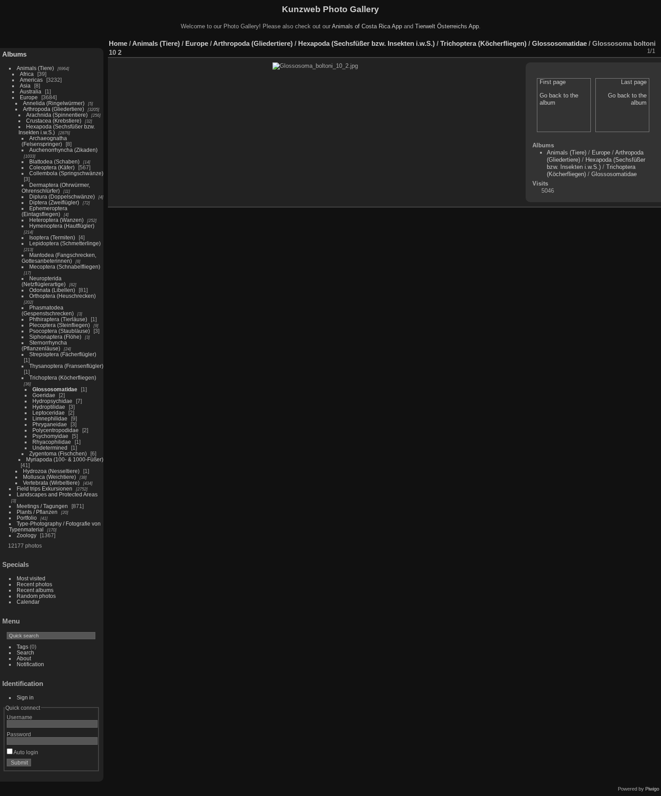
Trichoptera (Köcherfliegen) (62, 377)
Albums (14, 54)
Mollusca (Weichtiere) (49, 477)
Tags (22, 647)
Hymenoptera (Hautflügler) (61, 226)
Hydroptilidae (48, 407)
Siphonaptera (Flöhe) (55, 337)
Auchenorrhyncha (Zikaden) (63, 150)
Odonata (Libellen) (52, 290)
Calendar (28, 602)
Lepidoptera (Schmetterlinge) (65, 243)
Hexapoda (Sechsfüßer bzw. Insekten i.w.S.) (366, 43)
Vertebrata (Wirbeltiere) (51, 483)
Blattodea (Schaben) (54, 161)
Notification (30, 664)
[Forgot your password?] (89, 764)
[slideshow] (566, 51)
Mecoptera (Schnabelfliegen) (64, 267)
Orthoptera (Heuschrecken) (62, 296)
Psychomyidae (50, 436)
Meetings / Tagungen (42, 506)
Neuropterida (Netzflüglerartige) (44, 281)
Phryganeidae (49, 424)
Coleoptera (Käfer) (52, 167)
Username (19, 717)
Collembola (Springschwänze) (66, 173)
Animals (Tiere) (35, 68)
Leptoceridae (48, 413)
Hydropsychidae (52, 401)
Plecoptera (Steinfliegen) (59, 325)
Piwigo (652, 789)
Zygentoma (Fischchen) (58, 453)
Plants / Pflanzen (37, 512)
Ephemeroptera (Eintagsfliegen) (44, 211)
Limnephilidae (49, 418)
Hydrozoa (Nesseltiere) (51, 471)
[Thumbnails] (613, 51)
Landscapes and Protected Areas (57, 494)
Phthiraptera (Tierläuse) (58, 319)
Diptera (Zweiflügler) (54, 202)
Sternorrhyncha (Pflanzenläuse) (44, 345)
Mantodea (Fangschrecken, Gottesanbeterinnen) (59, 258)
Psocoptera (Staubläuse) (59, 331)
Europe (29, 97)
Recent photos (34, 584)
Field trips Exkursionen (44, 488)
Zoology (26, 535)
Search (25, 652)
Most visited (31, 578)
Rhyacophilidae (51, 442)
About (24, 658)
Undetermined (49, 448)
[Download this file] (589, 51)
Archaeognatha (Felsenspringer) (44, 141)
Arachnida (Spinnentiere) (57, 115)
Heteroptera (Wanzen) (56, 220)
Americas (31, 80)
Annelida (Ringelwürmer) (54, 103)
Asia (25, 85)
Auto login (25, 752)
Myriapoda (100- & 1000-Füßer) (64, 459)
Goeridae (43, 395)
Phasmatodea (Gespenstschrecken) (48, 310)
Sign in (25, 697)
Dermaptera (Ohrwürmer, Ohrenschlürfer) (56, 188)
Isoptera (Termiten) (52, 237)
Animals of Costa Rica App (367, 26)
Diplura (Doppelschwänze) (62, 196)
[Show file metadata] (578, 51)
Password (19, 734)
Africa (27, 74)
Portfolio (27, 518)
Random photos (36, 596)
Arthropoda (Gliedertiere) (53, 109)
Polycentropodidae (55, 430)
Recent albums (35, 590)
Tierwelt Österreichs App (447, 26)
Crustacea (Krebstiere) (53, 121)
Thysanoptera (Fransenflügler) (66, 366)
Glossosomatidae (54, 389)
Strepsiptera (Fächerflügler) (62, 354)
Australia (30, 91)
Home (118, 43)
